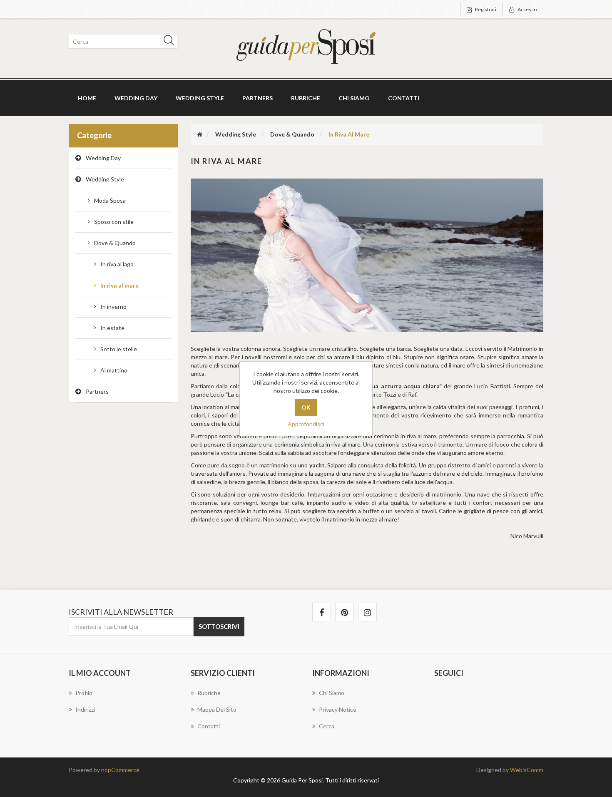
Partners (257, 98)
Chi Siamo (354, 98)
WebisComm (526, 769)
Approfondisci (306, 423)
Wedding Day (103, 157)
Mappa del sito (216, 709)
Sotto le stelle (118, 349)
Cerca (326, 726)
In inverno (113, 306)
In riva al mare (119, 285)
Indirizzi (85, 709)
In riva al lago (117, 264)
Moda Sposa (110, 200)
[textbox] (121, 42)
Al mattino (113, 370)
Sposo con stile (114, 221)
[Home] (199, 134)
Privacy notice (337, 709)
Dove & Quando (115, 242)
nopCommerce (120, 769)
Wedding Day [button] (135, 98)
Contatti (403, 98)
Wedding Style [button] (200, 98)
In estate (112, 327)
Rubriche (305, 98)
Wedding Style (105, 179)
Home (87, 98)
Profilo (83, 692)
